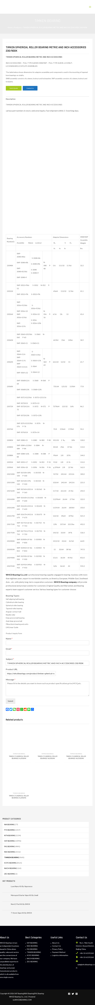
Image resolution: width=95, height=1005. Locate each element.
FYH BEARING (9, 830)
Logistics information (60, 955)
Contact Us (56, 946)
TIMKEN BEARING (11, 857)
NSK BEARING (9, 852)
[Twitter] (73, 994)
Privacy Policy (57, 949)
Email (9, 649)
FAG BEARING (9, 846)
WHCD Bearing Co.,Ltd (16, 575)
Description (10, 99)
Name (9, 638)
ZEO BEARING (9, 874)
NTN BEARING (9, 835)
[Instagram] (76, 994)
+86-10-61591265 (87, 953)
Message (10, 679)
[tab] (10, 99)
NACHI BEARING (10, 868)
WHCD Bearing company (65, 582)
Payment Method (58, 952)
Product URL (12, 669)
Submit (10, 701)
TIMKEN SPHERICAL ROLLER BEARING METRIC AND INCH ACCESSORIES (34, 57)
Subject (10, 659)
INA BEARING (9, 824)
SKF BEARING (9, 841)
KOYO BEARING (10, 863)
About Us (55, 943)
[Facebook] (69, 994)
